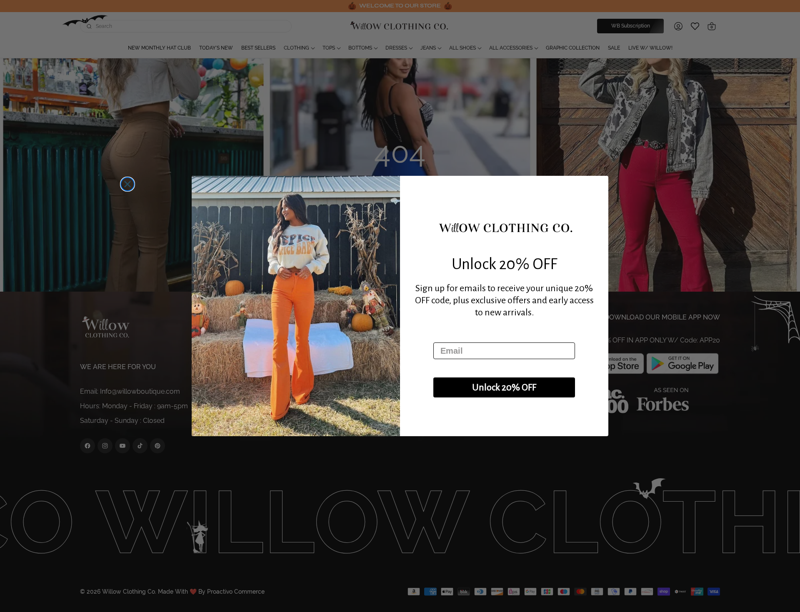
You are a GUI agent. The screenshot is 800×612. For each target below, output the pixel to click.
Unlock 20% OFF (504, 387)
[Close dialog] (127, 184)
